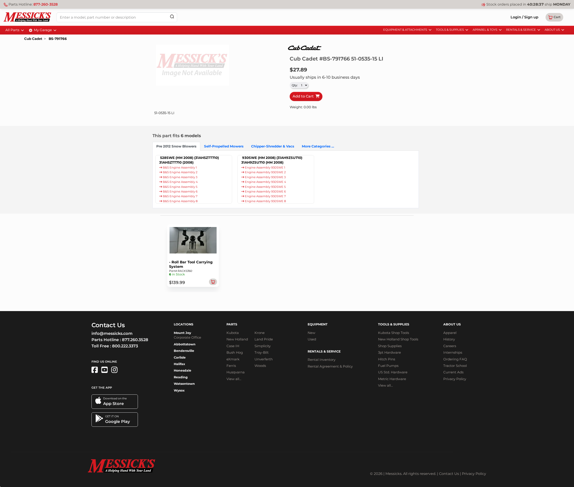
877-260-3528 (45, 4)
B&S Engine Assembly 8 (180, 201)
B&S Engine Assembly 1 (179, 167)
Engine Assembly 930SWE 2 (265, 172)
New (311, 333)
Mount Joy (182, 333)
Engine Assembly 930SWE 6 (265, 191)
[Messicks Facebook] (94, 370)
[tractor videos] (104, 370)
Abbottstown (185, 344)
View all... (233, 379)
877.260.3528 (135, 339)
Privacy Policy (454, 379)
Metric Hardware (392, 379)
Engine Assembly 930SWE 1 (264, 167)
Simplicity (262, 346)
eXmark (232, 359)
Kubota (232, 333)
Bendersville (184, 351)
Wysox (179, 390)
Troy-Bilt (261, 352)
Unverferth (263, 359)
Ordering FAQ (455, 359)
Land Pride (263, 339)
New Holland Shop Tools (398, 339)
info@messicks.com (112, 333)
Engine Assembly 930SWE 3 (265, 177)
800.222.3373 (125, 346)
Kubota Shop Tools (393, 333)
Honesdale (182, 370)
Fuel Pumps (388, 366)
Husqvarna (235, 372)
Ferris (231, 366)
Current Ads (453, 372)
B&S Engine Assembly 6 (180, 191)
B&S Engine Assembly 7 (180, 196)
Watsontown (184, 384)
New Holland (237, 339)
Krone (259, 333)
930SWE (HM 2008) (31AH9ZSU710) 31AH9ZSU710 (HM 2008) (271, 160)
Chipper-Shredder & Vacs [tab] (272, 146)
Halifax (179, 364)
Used (312, 339)
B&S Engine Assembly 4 (180, 182)
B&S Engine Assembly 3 (179, 177)
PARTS (231, 324)
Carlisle (180, 357)
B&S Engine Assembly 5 (179, 186)
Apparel (450, 333)
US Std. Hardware (392, 372)
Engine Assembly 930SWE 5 (265, 186)
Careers (449, 346)
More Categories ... (318, 146)
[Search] (172, 16)
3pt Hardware (389, 352)
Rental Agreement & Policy (330, 366)
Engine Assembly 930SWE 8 (265, 201)
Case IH (232, 346)
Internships (452, 352)
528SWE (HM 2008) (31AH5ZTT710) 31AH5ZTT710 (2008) (189, 160)
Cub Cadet (33, 39)
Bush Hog (234, 352)
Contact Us (449, 474)
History (449, 339)
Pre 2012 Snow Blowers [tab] (176, 146)
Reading (181, 377)
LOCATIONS (183, 324)
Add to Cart (304, 96)
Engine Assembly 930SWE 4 (265, 182)
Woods (260, 366)
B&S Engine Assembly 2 (179, 172)
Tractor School (455, 366)
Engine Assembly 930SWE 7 (265, 196)
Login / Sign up (524, 17)
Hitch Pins (386, 359)
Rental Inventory (321, 359)
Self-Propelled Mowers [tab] (224, 146)
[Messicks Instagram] (114, 370)
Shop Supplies (390, 346)
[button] (554, 17)
